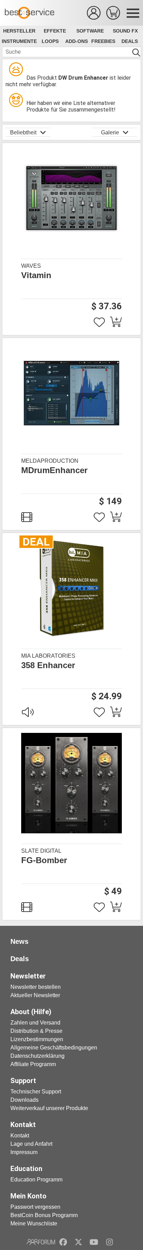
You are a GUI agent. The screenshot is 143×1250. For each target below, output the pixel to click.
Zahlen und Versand (35, 1023)
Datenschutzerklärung (37, 1056)
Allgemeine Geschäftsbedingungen (53, 1047)
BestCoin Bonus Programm (44, 1215)
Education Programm (36, 1179)
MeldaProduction (49, 461)
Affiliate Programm (33, 1064)
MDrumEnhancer (54, 470)
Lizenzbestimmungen (36, 1039)
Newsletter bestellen (35, 987)
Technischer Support (35, 1091)
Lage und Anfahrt (31, 1144)
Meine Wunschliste (33, 1223)
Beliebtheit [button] (23, 132)
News (19, 941)
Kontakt (19, 1135)
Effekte (55, 31)
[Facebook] (63, 1242)
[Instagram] (109, 1242)
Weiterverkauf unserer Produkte (49, 1108)
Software (90, 31)
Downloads (24, 1100)
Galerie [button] (110, 132)
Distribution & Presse (36, 1031)
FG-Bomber (44, 860)
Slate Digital (41, 851)
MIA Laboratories (48, 656)
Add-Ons (76, 41)
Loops (50, 41)
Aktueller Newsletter (35, 995)
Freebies (103, 41)
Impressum (23, 1152)
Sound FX (125, 31)
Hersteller (19, 31)
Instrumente (19, 41)
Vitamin (36, 275)
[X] (79, 1242)
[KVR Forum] (41, 1242)
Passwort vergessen (35, 1207)
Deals (129, 41)
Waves (31, 266)
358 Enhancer (48, 665)
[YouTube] (94, 1242)
